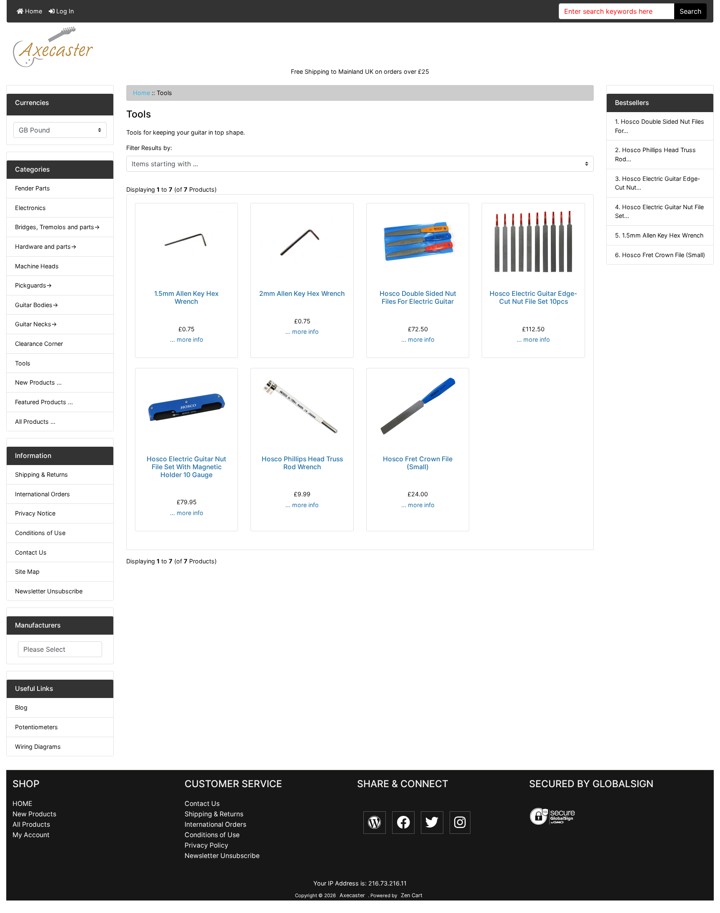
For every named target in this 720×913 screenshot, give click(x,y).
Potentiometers (36, 726)
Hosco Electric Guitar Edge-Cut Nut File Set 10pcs (533, 297)
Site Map (27, 571)
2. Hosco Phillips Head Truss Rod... (655, 154)
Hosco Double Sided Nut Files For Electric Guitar (418, 297)
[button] (704, 872)
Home (32, 11)
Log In (64, 11)
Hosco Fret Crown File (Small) (417, 463)
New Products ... (38, 382)
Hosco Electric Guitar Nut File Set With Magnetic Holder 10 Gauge (186, 467)
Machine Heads (37, 266)
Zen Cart (411, 895)
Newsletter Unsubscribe (48, 591)
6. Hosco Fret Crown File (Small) (660, 254)
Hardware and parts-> (46, 246)
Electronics (30, 207)
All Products (31, 824)
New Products (34, 814)
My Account (31, 835)
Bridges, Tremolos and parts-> (57, 226)
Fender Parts (32, 188)
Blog (21, 707)
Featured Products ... (44, 401)
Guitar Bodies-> (36, 304)
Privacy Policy (206, 845)
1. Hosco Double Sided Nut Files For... (659, 126)
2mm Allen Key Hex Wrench (302, 294)
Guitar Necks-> (36, 324)
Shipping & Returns (41, 474)
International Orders (42, 494)
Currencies (32, 103)
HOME (22, 804)
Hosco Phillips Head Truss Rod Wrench (302, 463)
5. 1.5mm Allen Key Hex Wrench (659, 235)
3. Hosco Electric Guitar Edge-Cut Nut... (657, 183)
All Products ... (35, 421)
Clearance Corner (39, 343)
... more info (186, 339)
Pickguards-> (33, 285)
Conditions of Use (40, 532)
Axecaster (352, 895)
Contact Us (31, 552)
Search (690, 11)
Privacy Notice (35, 513)
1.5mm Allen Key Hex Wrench (186, 297)
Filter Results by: (149, 147)
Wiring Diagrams (38, 746)
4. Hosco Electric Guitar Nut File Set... (659, 211)
